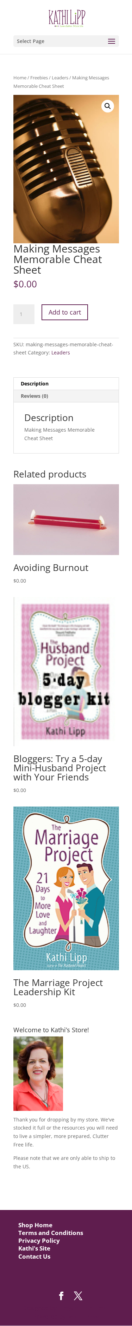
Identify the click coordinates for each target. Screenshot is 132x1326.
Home (19, 77)
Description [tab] (35, 383)
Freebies (39, 77)
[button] (107, 106)
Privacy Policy (39, 1240)
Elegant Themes (81, 1308)
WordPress (83, 1316)
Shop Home (35, 1225)
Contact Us (34, 1256)
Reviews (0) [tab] (34, 396)
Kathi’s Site (34, 1248)
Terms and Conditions (50, 1233)
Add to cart (65, 312)
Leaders (60, 77)
